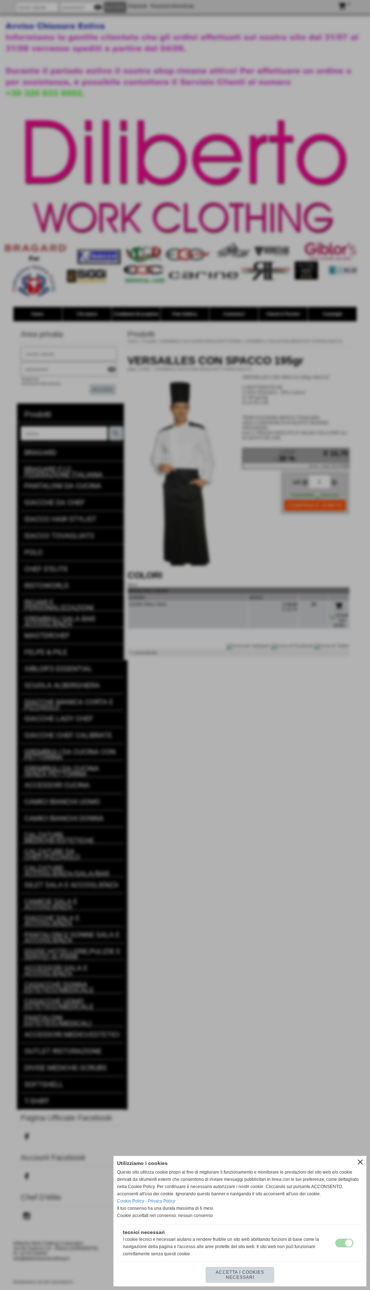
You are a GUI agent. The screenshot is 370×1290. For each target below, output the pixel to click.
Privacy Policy (161, 1201)
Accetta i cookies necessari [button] (240, 1275)
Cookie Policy (130, 1201)
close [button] (360, 1162)
